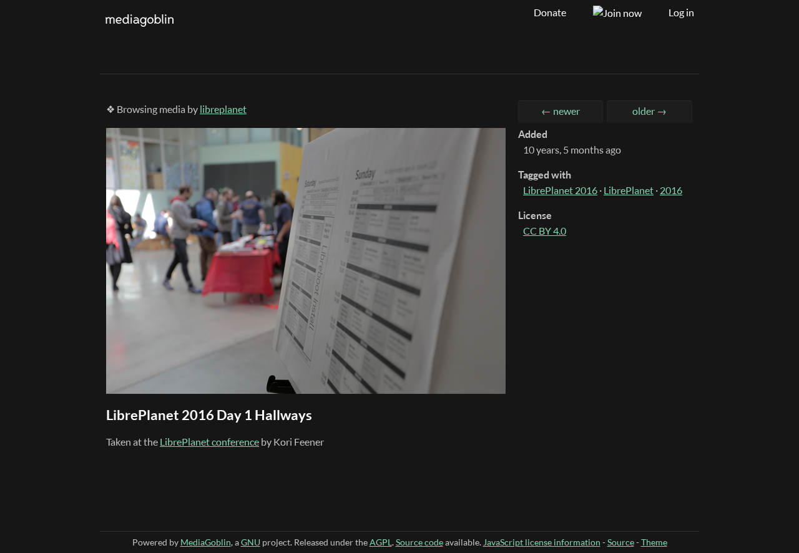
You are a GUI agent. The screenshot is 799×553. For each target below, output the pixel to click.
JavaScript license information (541, 542)
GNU (250, 542)
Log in (681, 12)
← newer (560, 111)
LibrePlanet (629, 190)
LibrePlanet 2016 (560, 190)
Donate (550, 12)
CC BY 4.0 (544, 231)
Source (620, 542)
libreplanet (223, 109)
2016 (671, 190)
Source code (419, 542)
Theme (654, 542)
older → (649, 111)
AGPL (381, 542)
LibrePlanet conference (209, 442)
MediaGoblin (205, 542)
